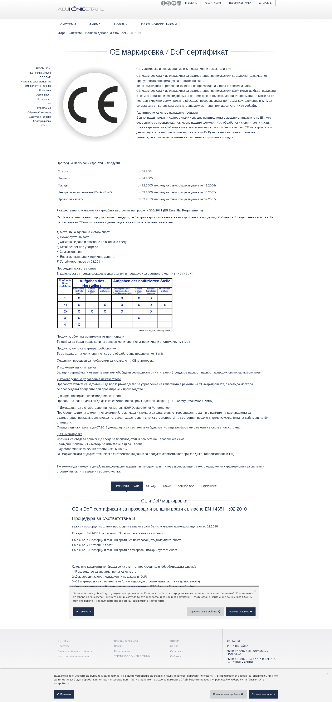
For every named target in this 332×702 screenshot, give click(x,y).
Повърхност (44, 99)
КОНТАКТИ (233, 641)
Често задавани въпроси (73, 656)
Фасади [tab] (151, 486)
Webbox (46, 125)
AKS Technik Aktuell (40, 72)
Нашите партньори (126, 641)
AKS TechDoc (43, 68)
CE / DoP (45, 77)
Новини (118, 646)
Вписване (191, 3)
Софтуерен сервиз (40, 116)
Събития (175, 656)
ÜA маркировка (42, 120)
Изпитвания (44, 107)
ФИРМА (175, 641)
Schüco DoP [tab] (186, 486)
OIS (49, 103)
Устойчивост (43, 94)
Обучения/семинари (39, 112)
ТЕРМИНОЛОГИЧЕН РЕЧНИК (132, 656)
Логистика (45, 90)
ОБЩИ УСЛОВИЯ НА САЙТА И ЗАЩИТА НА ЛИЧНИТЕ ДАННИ (251, 660)
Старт (60, 33)
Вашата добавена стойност (105, 33)
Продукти (64, 646)
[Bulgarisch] (80, 9)
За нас (174, 646)
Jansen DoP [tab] (209, 486)
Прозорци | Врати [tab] (127, 486)
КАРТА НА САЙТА (237, 646)
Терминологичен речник (37, 85)
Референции (122, 651)
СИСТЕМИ (64, 641)
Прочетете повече (262, 694)
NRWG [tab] (167, 486)
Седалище (176, 651)
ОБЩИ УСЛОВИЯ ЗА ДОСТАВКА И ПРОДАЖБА (248, 652)
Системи (75, 33)
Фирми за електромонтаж (36, 81)
